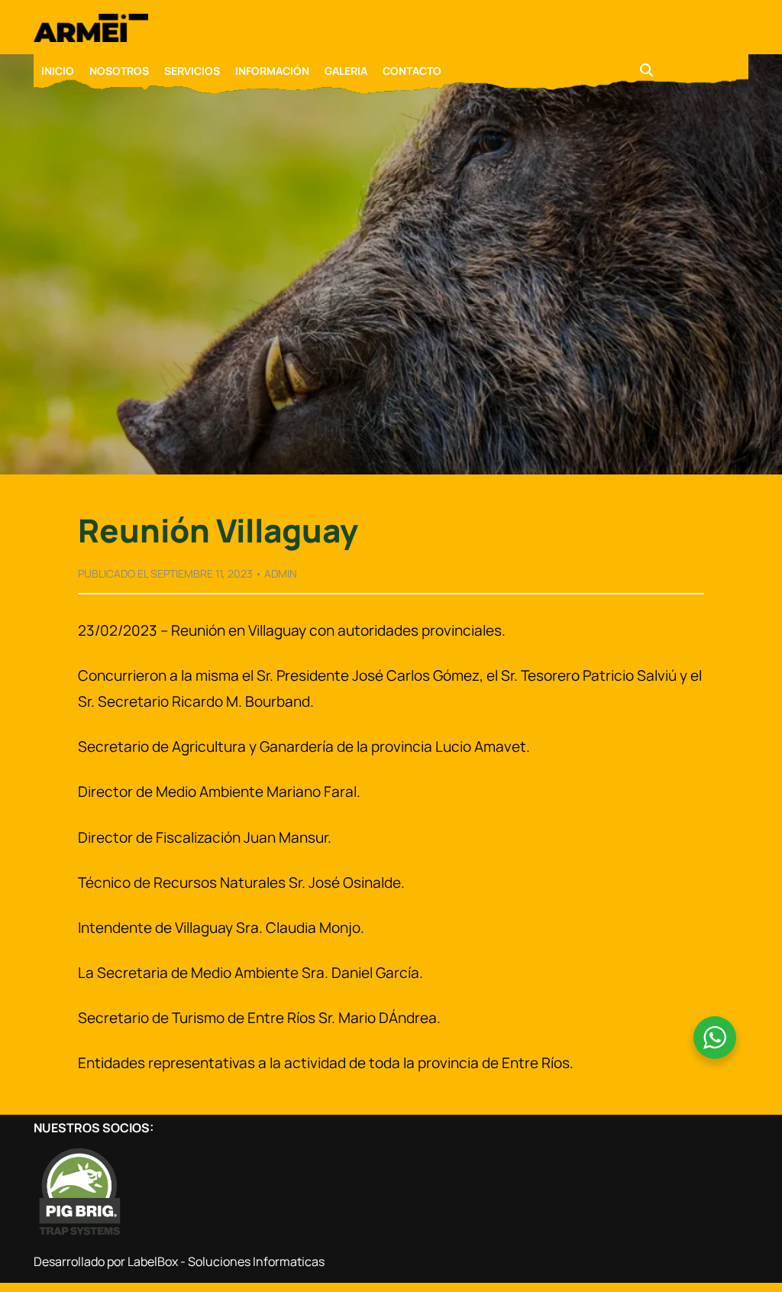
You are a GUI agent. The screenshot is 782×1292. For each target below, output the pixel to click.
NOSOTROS (119, 70)
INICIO (57, 70)
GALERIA (346, 70)
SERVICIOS (192, 70)
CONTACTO (412, 70)
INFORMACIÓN (272, 70)
